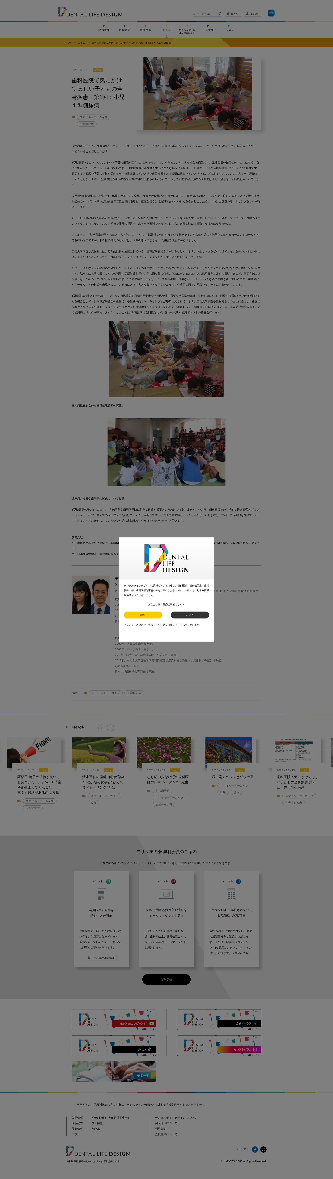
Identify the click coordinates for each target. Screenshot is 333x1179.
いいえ (190, 615)
